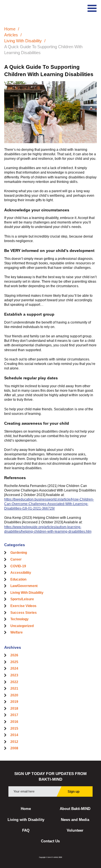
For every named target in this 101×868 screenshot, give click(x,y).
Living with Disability (26, 820)
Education (18, 579)
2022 (14, 682)
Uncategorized (22, 626)
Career (16, 559)
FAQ (25, 830)
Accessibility (20, 572)
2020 (14, 695)
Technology (19, 619)
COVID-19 (18, 566)
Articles (11, 34)
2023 (14, 675)
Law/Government (24, 586)
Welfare (16, 632)
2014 (14, 735)
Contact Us (50, 841)
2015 (14, 728)
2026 (14, 655)
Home (9, 28)
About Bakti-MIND (75, 809)
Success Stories (23, 612)
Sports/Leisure (22, 599)
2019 (14, 701)
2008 (14, 748)
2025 (14, 662)
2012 (14, 741)
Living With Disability (23, 40)
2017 (14, 715)
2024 (14, 668)
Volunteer (75, 830)
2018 (14, 708)
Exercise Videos (23, 606)
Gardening (18, 552)
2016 (14, 721)
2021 (14, 688)
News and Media (75, 820)
